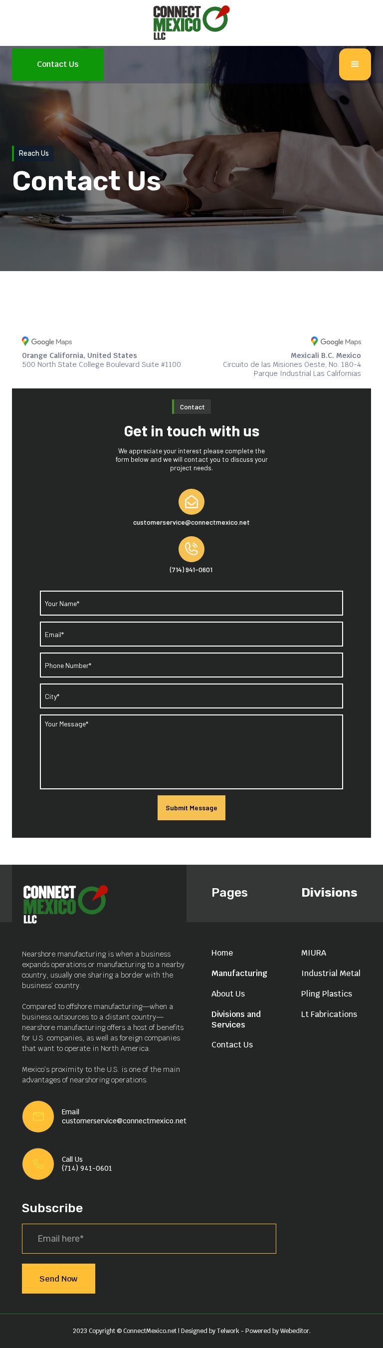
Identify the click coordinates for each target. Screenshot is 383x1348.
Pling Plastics (326, 994)
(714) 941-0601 (87, 1168)
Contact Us (58, 64)
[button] (355, 64)
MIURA (313, 953)
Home (222, 953)
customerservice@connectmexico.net (124, 1120)
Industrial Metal (331, 973)
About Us (228, 994)
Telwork (229, 1331)
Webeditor (294, 1331)
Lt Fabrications (329, 1014)
